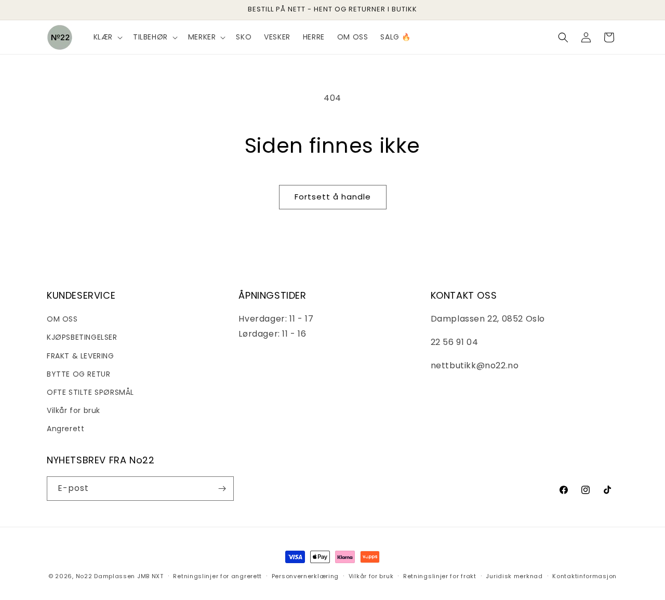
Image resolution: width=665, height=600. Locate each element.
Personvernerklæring (305, 576)
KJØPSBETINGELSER (82, 337)
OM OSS (62, 319)
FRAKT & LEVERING (80, 356)
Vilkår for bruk (73, 410)
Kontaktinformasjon (584, 576)
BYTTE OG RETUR (78, 374)
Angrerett (65, 428)
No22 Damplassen (106, 576)
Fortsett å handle (333, 196)
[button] (107, 37)
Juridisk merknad (514, 576)
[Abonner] (221, 488)
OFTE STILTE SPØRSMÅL (90, 392)
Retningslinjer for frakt (439, 576)
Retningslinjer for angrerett (217, 576)
